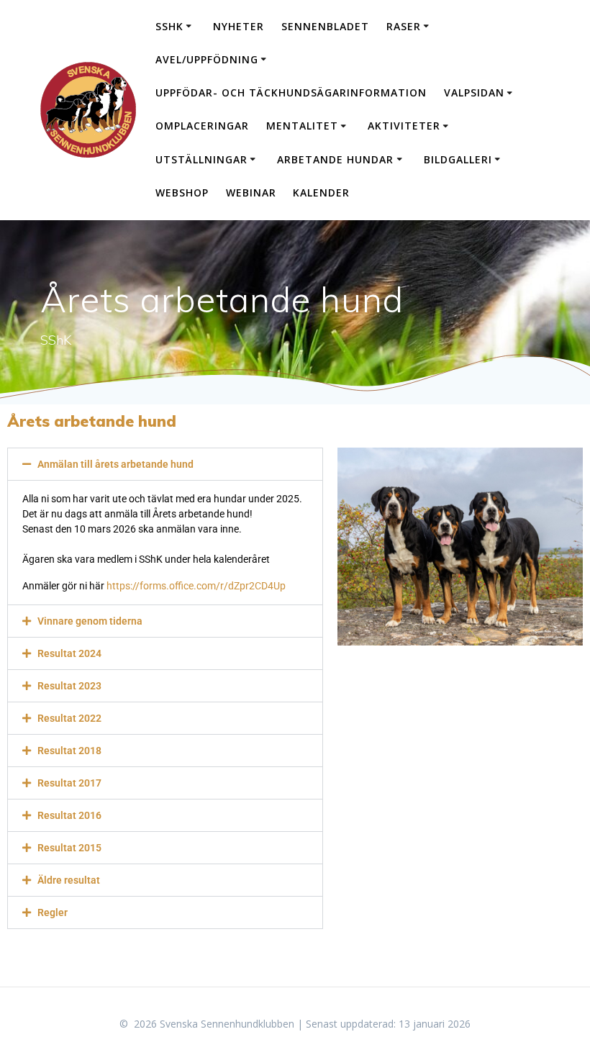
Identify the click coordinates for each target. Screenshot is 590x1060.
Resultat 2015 (69, 847)
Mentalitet (302, 125)
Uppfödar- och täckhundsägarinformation (291, 92)
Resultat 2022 (69, 718)
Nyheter (238, 26)
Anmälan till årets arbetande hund (115, 464)
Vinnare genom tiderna (89, 621)
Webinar (251, 192)
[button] (165, 464)
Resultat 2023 (69, 686)
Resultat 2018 (69, 750)
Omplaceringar (202, 125)
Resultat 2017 (69, 783)
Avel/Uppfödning (206, 59)
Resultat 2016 (69, 815)
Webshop (182, 192)
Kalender (321, 192)
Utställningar (201, 159)
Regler (52, 912)
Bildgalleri (458, 159)
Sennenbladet (325, 26)
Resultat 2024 (69, 653)
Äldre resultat (68, 880)
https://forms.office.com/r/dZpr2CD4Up (196, 586)
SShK (169, 26)
